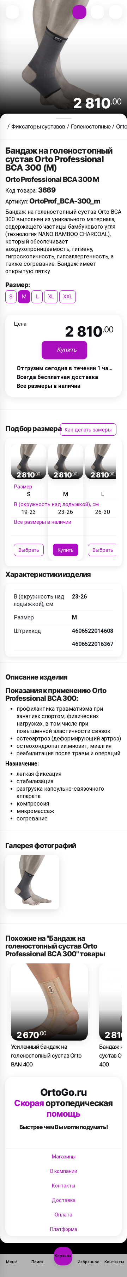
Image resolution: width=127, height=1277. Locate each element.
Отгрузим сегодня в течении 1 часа (66, 368)
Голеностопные (91, 126)
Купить (66, 550)
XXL (67, 296)
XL (51, 296)
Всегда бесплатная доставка (57, 377)
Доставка (63, 1200)
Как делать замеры (88, 429)
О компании (63, 1171)
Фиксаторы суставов (38, 126)
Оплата (63, 1215)
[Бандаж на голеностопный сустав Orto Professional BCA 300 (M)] (32, 882)
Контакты (63, 1186)
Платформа (63, 1229)
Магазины (63, 1156)
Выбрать (28, 550)
